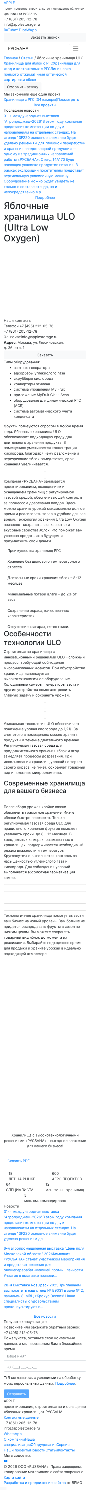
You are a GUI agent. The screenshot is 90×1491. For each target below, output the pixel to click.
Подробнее (65, 1383)
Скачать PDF (19, 1161)
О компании (14, 1439)
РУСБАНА (18, 48)
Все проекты (45, 105)
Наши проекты (17, 1450)
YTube (21, 30)
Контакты (66, 1450)
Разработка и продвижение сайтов (35, 1482)
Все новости (45, 1316)
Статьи (52, 1450)
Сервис (63, 1444)
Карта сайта (14, 1477)
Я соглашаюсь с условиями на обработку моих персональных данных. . (42, 1380)
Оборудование (43, 1444)
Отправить (16, 1394)
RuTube (10, 30)
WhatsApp (13, 1434)
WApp (31, 30)
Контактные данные (21, 1417)
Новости (38, 1450)
